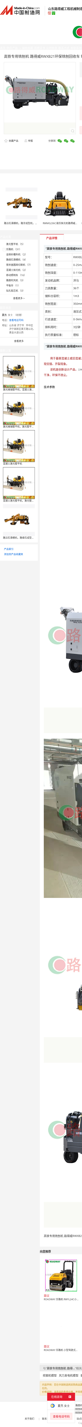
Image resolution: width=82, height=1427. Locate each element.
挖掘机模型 (50, 1375)
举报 (30, 141)
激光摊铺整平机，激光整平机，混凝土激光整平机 (29, 426)
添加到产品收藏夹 (13, 554)
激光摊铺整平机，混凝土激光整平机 (22, 389)
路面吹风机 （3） (15, 280)
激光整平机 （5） (15, 244)
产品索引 (9, 549)
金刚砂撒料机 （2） (16, 254)
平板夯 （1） (13, 285)
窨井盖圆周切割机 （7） (19, 265)
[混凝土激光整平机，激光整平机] (19, 482)
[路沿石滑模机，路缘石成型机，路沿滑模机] (19, 520)
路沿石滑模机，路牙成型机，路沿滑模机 (25, 223)
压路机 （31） (13, 249)
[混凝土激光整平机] (19, 445)
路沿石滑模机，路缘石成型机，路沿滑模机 (25, 537)
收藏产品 (13, 141)
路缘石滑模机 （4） (16, 259)
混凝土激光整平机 (12, 463)
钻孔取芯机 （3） (15, 290)
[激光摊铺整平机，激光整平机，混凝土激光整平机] (19, 408)
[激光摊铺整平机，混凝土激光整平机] (19, 371)
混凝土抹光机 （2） (16, 270)
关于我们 (29, 1418)
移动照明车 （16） (16, 275)
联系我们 (47, 1418)
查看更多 (19, 298)
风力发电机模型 (68, 1375)
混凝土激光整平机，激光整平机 (19, 500)
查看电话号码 (16, 320)
